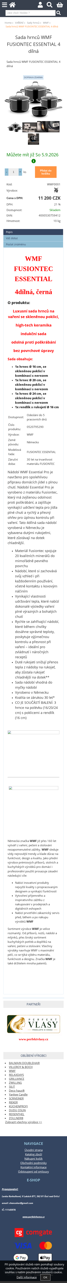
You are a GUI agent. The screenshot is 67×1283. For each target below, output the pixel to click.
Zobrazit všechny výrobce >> (23, 1122)
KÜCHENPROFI (18, 1106)
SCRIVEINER (16, 1098)
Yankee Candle (18, 1095)
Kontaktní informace (33, 1167)
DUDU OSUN (17, 1110)
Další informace (27, 1277)
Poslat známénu (16, 244)
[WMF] (56, 191)
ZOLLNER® (16, 1118)
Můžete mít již (32, 155)
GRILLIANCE (16, 1079)
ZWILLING (15, 1083)
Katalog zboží (33, 1154)
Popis (9, 232)
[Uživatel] (42, 6)
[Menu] (4, 5)
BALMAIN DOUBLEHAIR (24, 1063)
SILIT (12, 1087)
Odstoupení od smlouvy (33, 1172)
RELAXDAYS (16, 1075)
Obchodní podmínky (33, 1163)
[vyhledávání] (52, 6)
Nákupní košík (33, 1159)
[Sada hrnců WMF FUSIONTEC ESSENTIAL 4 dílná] (33, 100)
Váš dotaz (12, 238)
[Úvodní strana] (14, 6)
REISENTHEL (16, 1114)
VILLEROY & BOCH (21, 1067)
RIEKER (13, 1102)
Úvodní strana (34, 1150)
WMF (12, 1071)
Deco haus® (17, 1091)
